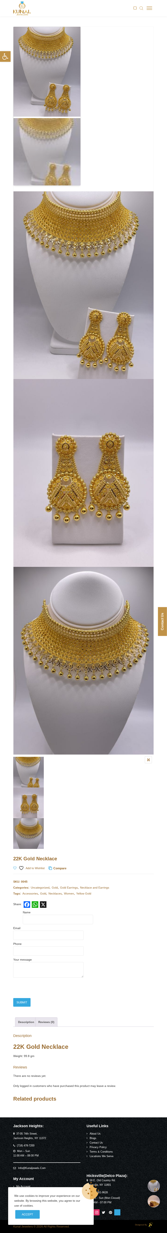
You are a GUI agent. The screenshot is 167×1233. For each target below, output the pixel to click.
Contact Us (96, 1142)
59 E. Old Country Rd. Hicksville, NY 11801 (101, 1182)
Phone (17, 943)
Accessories (30, 893)
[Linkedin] (117, 1212)
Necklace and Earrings (94, 887)
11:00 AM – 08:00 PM (26, 1155)
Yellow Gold (83, 893)
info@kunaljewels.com (32, 1168)
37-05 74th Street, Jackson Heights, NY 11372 (29, 1136)
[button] (5, 56)
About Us (95, 1133)
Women (69, 893)
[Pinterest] (110, 1212)
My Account (23, 1186)
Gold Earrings (69, 887)
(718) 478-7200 (25, 1145)
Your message (22, 959)
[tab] (26, 1022)
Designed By (141, 1225)
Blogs (93, 1138)
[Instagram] (96, 1212)
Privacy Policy (98, 1147)
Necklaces (55, 893)
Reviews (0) (46, 1022)
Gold (55, 887)
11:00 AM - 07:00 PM (99, 1202)
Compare (59, 868)
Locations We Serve (101, 1156)
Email (16, 928)
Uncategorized (40, 887)
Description (26, 1022)
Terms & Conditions (101, 1151)
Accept (27, 1214)
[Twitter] (103, 1212)
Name (27, 912)
